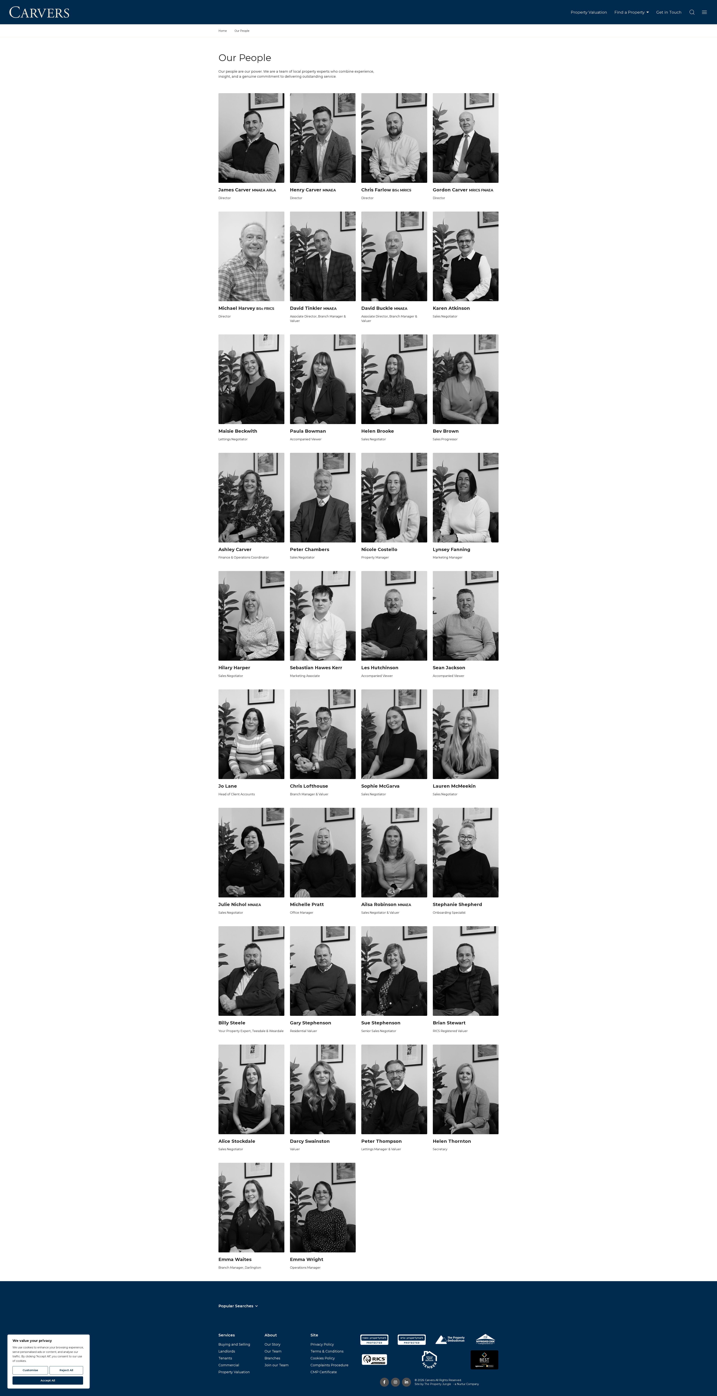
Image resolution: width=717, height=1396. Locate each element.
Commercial (228, 1365)
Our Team (273, 1351)
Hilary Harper (234, 667)
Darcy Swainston (310, 1141)
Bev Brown (446, 431)
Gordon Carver (450, 190)
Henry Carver (305, 190)
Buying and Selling (234, 1344)
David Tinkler (306, 308)
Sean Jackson (449, 667)
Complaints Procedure (329, 1365)
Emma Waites (235, 1259)
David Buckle (377, 308)
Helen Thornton (452, 1141)
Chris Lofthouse (309, 786)
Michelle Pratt (307, 904)
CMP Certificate (324, 1372)
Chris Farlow (376, 190)
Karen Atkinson (451, 308)
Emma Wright (306, 1259)
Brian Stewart (449, 1023)
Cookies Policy (323, 1358)
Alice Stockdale (236, 1141)
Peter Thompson (381, 1141)
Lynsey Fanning (451, 549)
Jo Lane (227, 786)
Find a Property (629, 12)
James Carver (234, 190)
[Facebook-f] (384, 1382)
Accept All (48, 1380)
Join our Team (277, 1365)
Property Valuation (589, 12)
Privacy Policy (322, 1344)
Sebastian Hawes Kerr (316, 667)
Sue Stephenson (381, 1023)
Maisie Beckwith (237, 431)
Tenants (225, 1358)
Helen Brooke (377, 431)
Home (222, 30)
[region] (48, 1362)
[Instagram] (395, 1382)
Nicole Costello (379, 549)
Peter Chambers (309, 549)
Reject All (66, 1370)
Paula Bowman (308, 431)
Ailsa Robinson (379, 904)
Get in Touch (669, 12)
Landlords (226, 1351)
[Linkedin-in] (406, 1382)
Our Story (272, 1344)
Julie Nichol (232, 904)
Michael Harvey (236, 308)
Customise (30, 1370)
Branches (272, 1358)
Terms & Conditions (327, 1351)
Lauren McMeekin (454, 786)
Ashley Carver (235, 549)
